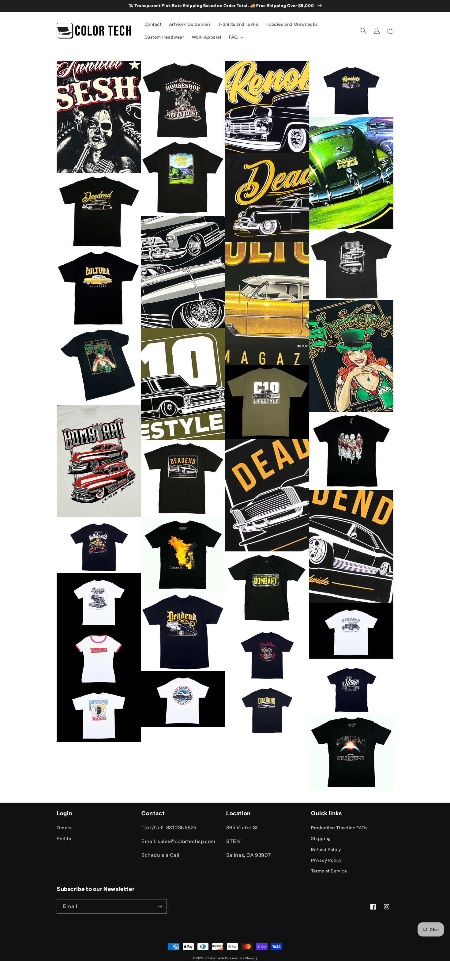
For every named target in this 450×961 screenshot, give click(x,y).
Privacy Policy (326, 860)
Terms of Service (329, 871)
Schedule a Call (160, 855)
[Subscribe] (160, 906)
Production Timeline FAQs (339, 827)
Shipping (321, 838)
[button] (235, 37)
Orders (64, 827)
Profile (64, 838)
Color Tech (215, 958)
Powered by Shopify (241, 958)
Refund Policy (326, 849)
